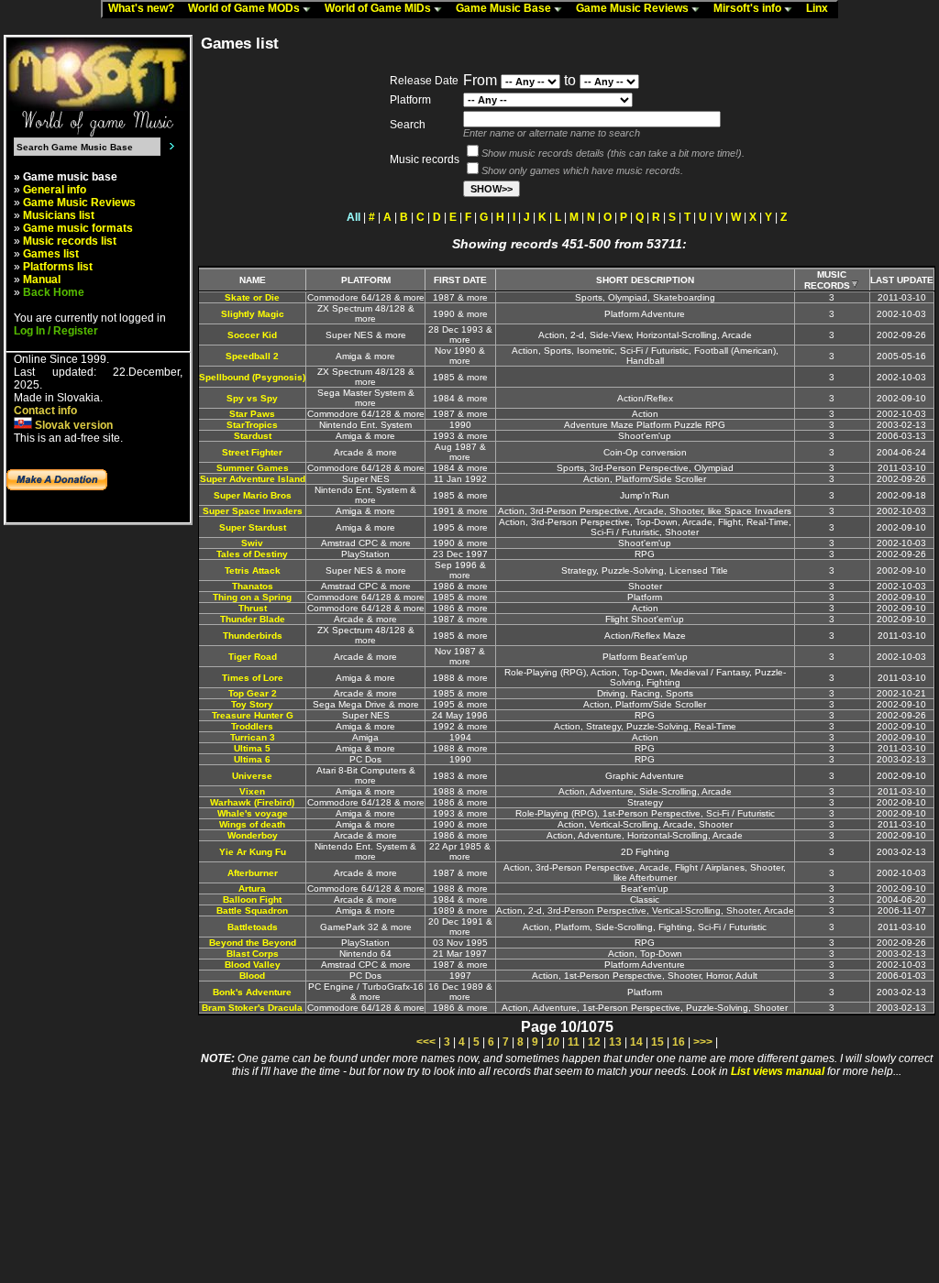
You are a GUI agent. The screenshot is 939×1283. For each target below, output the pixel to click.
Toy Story (252, 704)
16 (678, 1042)
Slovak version (72, 425)
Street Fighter (252, 452)
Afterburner (252, 873)
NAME (252, 280)
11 (574, 1042)
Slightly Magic (252, 314)
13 (615, 1042)
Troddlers (252, 726)
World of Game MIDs (379, 8)
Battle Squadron (252, 910)
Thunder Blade (252, 619)
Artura (252, 888)
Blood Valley (253, 965)
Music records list (69, 241)
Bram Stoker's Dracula (252, 1008)
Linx (821, 8)
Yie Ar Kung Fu (252, 852)
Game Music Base (505, 8)
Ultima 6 (252, 759)
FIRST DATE (460, 280)
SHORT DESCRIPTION (645, 280)
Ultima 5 (252, 748)
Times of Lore (252, 678)
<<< (426, 1042)
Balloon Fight (252, 899)
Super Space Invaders (253, 511)
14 (636, 1042)
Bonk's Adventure (252, 992)
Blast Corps (252, 954)
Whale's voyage (252, 813)
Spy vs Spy (252, 398)
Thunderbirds (252, 636)
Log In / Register (56, 330)
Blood (252, 975)
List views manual (777, 1071)
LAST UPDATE (901, 280)
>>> (703, 1042)
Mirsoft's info (748, 8)
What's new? (145, 8)
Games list (51, 253)
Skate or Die (252, 297)
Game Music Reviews (633, 8)
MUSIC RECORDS (827, 280)
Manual (42, 279)
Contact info (45, 410)
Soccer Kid (252, 335)
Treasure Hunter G (252, 715)
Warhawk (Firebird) (252, 802)
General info (54, 189)
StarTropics (252, 425)
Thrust (252, 608)
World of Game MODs (245, 8)
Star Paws (252, 414)
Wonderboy (252, 835)
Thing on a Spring (252, 597)
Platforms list (58, 266)
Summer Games (252, 468)
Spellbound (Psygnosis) (252, 377)
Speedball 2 (252, 356)
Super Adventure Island (252, 479)
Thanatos (252, 586)
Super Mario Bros (253, 495)
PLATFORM (366, 280)
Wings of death (252, 824)
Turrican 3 (252, 737)
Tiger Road (252, 657)
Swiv (252, 543)
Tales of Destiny (252, 554)
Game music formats (78, 228)
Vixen (252, 791)
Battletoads (252, 927)
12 (594, 1042)
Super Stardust (252, 527)
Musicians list (58, 215)
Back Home (53, 292)
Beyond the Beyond (252, 943)
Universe (252, 776)
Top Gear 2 (252, 693)
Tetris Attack (253, 570)
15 (657, 1042)
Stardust (252, 436)
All (353, 217)
